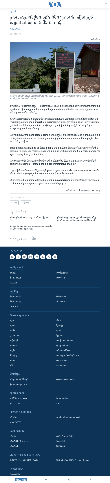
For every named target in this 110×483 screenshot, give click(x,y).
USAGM (13, 436)
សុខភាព (13, 360)
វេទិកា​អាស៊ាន (60, 302)
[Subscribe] (54, 256)
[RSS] (42, 256)
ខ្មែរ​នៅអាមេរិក (14, 335)
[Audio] (69, 479)
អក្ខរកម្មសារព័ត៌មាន (63, 345)
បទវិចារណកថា (61, 365)
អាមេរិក (12, 331)
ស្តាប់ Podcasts (15, 403)
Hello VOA (14, 307)
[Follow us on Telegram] (36, 256)
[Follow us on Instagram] (30, 256)
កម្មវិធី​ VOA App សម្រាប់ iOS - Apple (24, 460)
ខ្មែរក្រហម (59, 335)
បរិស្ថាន (58, 321)
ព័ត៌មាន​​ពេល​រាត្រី (15, 302)
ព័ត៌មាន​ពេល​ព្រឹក (15, 297)
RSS (58, 403)
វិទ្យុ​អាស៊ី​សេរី (60, 446)
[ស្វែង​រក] (91, 479)
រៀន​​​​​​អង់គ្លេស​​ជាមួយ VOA (19, 384)
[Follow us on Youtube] (24, 256)
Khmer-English (62, 360)
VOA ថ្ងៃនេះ (14, 283)
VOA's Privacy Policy (65, 436)
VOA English (15, 446)
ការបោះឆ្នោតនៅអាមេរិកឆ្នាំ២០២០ (67, 355)
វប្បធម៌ (58, 331)
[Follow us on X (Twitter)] (18, 256)
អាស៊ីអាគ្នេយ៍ (14, 340)
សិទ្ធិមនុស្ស (13, 355)
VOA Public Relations (19, 441)
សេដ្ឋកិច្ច (13, 350)
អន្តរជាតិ (13, 11)
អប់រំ (11, 365)
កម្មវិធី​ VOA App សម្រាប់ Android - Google (72, 460)
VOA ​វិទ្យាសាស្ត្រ (62, 273)
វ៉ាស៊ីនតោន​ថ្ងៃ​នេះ (15, 278)
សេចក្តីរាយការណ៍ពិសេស (65, 340)
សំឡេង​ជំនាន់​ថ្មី (61, 297)
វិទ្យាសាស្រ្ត (59, 326)
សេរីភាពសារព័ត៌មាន (63, 350)
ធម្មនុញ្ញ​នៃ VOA (15, 422)
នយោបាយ (13, 345)
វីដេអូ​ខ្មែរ (13, 273)
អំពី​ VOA (13, 417)
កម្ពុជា (12, 321)
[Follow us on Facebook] (12, 256)
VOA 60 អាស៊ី (61, 278)
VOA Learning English (65, 379)
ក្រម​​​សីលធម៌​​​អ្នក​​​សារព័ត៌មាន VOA (68, 417)
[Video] (46, 479)
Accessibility (61, 441)
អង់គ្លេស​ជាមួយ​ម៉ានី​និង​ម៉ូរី (18, 379)
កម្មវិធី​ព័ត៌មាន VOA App (18, 398)
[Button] (95, 39)
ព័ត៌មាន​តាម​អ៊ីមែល (62, 398)
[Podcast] (48, 256)
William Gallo (15, 29)
